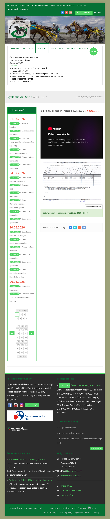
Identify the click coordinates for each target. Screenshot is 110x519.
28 (22, 345)
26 (26, 341)
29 (26, 345)
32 (26, 348)
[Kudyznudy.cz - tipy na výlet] (17, 428)
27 (18, 345)
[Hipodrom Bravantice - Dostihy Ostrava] (19, 28)
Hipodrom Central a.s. (36, 508)
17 (26, 330)
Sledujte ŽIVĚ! (31, 405)
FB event (13, 65)
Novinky (53, 512)
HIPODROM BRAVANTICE (22, 5)
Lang (98, 12)
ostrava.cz (17, 9)
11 (25, 322)
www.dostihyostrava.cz (71, 475)
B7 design (71, 508)
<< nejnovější (22, 310)
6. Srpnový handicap (67, 427)
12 (18, 326)
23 (26, 337)
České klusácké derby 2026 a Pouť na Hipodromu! (30, 480)
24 (18, 341)
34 (22, 352)
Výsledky (84, 97)
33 (18, 352)
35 (26, 352)
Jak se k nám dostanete (72, 490)
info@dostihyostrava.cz (72, 471)
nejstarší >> (22, 356)
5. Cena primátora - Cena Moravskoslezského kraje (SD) (22, 297)
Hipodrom (79, 512)
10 (21, 322)
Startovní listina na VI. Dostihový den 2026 (27, 459)
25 (22, 341)
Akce (61, 512)
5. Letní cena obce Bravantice (71, 433)
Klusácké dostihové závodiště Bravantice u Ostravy (60, 5)
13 (22, 326)
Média (87, 512)
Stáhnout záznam (93, 206)
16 (22, 330)
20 (26, 333)
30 (18, 348)
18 (18, 333)
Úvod (78, 97)
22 (22, 337)
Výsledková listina (96, 97)
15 (18, 330)
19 (22, 333)
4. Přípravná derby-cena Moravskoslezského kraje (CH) (22, 142)
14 (26, 326)
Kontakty (96, 512)
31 (22, 348)
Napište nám (67, 495)
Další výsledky (96, 448)
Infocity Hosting (82, 508)
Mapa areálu (66, 486)
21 (18, 337)
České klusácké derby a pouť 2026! (81, 385)
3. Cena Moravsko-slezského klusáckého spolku (18, 204)
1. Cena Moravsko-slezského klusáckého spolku (18, 273)
